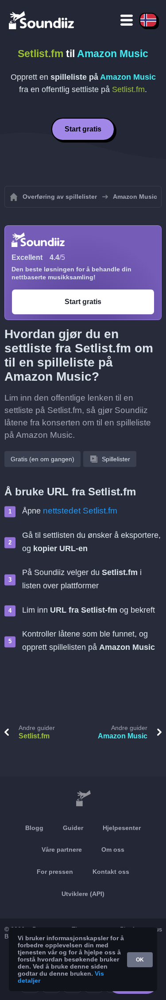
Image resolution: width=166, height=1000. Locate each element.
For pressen (55, 871)
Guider (73, 827)
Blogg (34, 827)
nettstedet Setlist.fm (80, 510)
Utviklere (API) (83, 893)
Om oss (112, 849)
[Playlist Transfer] (42, 19)
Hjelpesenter (122, 827)
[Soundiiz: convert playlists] (83, 798)
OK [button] (140, 960)
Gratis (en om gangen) (42, 459)
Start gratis (83, 129)
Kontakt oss (111, 871)
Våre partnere (62, 849)
